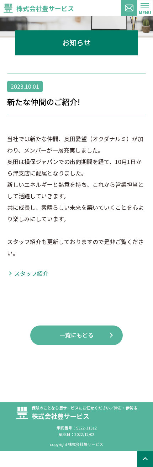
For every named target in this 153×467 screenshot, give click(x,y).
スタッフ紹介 (31, 273)
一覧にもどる (76, 335)
